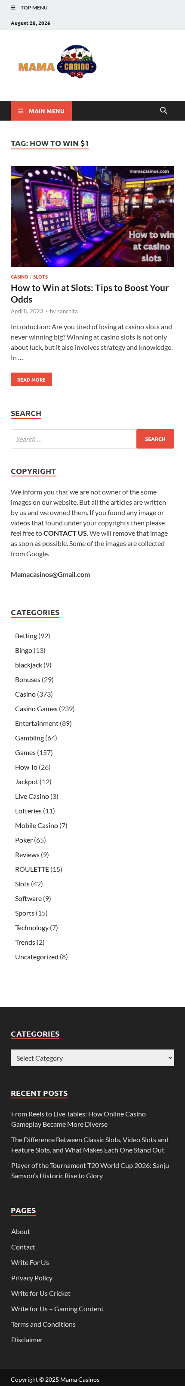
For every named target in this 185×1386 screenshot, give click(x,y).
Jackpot (26, 781)
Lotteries (28, 811)
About (20, 1231)
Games (25, 752)
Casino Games (36, 708)
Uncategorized (37, 956)
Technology (32, 927)
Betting (26, 635)
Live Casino (32, 796)
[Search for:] (92, 439)
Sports (24, 913)
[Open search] (163, 111)
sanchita (67, 311)
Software (28, 898)
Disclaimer (27, 1339)
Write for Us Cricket (41, 1293)
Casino (19, 276)
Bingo (23, 650)
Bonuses (27, 679)
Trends (25, 942)
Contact (23, 1247)
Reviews (27, 854)
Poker (24, 840)
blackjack (28, 665)
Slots (40, 276)
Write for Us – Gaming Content (57, 1308)
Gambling (29, 738)
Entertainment (37, 723)
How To (26, 767)
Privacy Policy (31, 1278)
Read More (28, 378)
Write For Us (30, 1262)
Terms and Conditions (43, 1324)
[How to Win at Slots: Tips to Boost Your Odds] (92, 218)
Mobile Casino (36, 825)
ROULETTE (32, 869)
